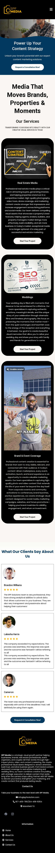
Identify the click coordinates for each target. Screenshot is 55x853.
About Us (9, 835)
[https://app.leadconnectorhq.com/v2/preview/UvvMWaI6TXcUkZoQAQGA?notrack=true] (27, 741)
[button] (51, 9)
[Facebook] (6, 814)
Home (8, 830)
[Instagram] (12, 814)
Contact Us (10, 845)
